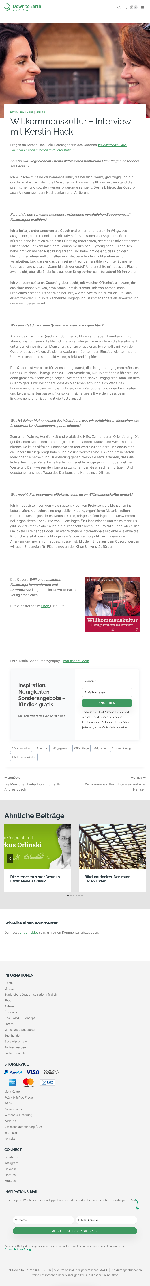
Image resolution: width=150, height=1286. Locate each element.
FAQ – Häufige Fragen (19, 1097)
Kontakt (9, 1138)
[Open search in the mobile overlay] (119, 7)
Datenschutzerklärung (17, 1249)
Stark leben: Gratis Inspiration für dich (30, 994)
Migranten (100, 748)
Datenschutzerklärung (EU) (23, 1127)
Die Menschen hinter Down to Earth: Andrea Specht (32, 783)
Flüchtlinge (81, 748)
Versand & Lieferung (18, 1115)
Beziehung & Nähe (21, 112)
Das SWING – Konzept (19, 1018)
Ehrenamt (41, 748)
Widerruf (10, 1121)
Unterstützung (121, 748)
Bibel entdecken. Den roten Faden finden (107, 879)
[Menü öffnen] (142, 7)
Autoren (9, 1006)
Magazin (10, 988)
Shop (45, 606)
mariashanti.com (76, 661)
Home (8, 983)
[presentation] (37, 846)
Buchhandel (12, 1035)
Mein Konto (12, 1091)
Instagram (11, 1163)
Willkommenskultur (24, 757)
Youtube (10, 1180)
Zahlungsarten (14, 1109)
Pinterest (10, 1175)
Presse (9, 1024)
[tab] (68, 895)
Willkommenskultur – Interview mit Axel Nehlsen (115, 783)
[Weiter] (140, 858)
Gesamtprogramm (16, 1041)
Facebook (11, 1157)
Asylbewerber (21, 748)
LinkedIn (10, 1169)
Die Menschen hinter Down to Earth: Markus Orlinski (35, 879)
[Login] (125, 7)
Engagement (60, 748)
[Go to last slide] (10, 858)
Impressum (11, 1132)
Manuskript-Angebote (19, 1029)
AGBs (8, 1103)
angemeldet (29, 932)
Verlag (40, 112)
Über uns (10, 1012)
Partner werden (15, 1047)
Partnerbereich (14, 1053)
